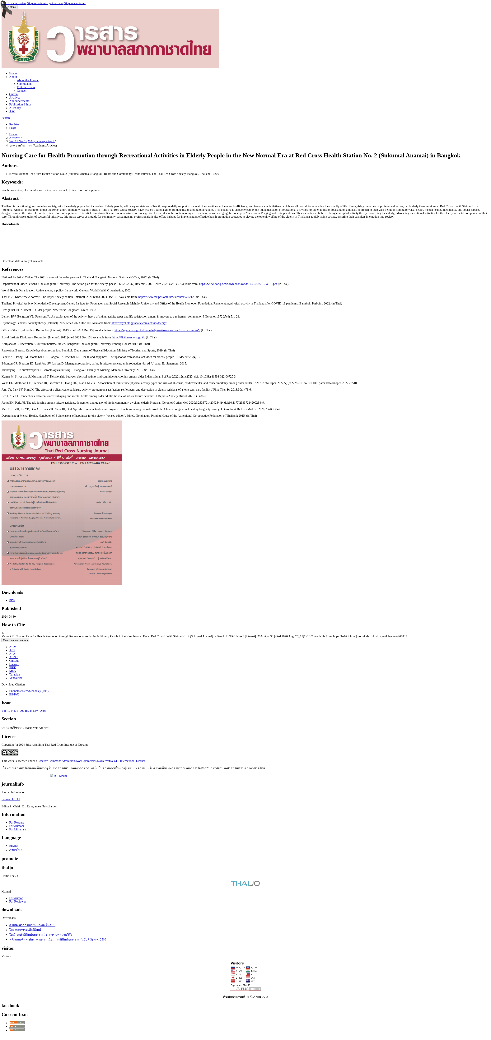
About (13, 76)
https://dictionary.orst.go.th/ (128, 337)
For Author (16, 898)
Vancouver (15, 678)
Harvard (14, 664)
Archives (14, 97)
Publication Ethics (20, 104)
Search (6, 117)
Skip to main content (14, 3)
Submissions (24, 83)
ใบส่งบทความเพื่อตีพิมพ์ (25, 929)
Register (14, 124)
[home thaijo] (245, 885)
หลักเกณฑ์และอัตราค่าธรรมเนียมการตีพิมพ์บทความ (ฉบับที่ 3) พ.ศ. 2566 (57, 939)
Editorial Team (26, 87)
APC (12, 111)
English (13, 845)
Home (13, 73)
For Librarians (17, 829)
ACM (12, 646)
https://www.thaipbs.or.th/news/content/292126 (166, 297)
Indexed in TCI (11, 799)
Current (13, 94)
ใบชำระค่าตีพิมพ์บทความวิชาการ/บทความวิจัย (40, 934)
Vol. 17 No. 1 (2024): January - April (32, 141)
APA (12, 653)
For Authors (16, 826)
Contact (21, 90)
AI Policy (15, 107)
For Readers (16, 822)
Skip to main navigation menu (45, 3)
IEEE (12, 667)
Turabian (14, 674)
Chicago (14, 660)
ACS (12, 650)
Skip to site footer (75, 3)
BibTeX (14, 694)
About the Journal (28, 80)
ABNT (13, 657)
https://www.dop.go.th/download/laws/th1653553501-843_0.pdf (238, 284)
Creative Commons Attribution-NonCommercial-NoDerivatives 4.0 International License (91, 761)
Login (12, 127)
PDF (12, 600)
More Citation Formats (15, 640)
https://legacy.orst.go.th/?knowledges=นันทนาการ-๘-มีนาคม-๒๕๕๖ (157, 330)
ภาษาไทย (15, 850)
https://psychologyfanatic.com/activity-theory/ (138, 323)
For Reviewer (17, 901)
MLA (12, 671)
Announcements (19, 101)
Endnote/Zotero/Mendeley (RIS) (29, 691)
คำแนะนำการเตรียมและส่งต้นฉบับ (32, 925)
